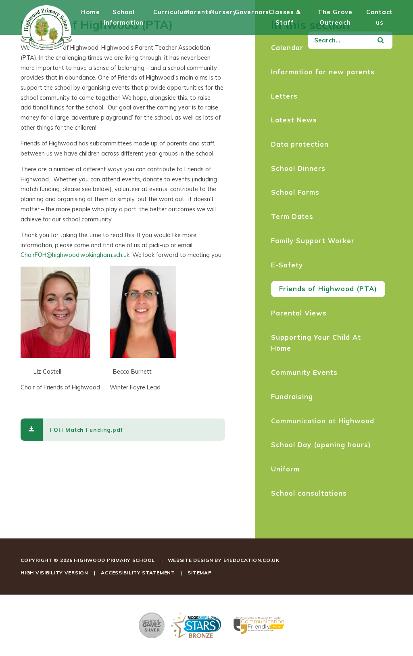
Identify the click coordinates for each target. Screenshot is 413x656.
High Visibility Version (54, 573)
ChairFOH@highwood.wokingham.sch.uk (75, 255)
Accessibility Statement (138, 573)
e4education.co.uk (251, 560)
